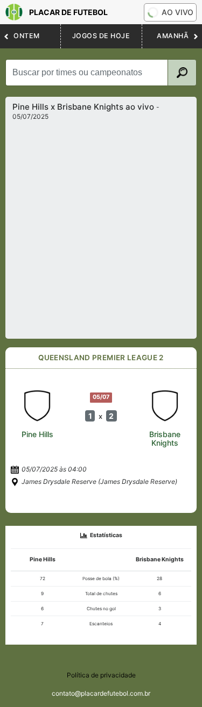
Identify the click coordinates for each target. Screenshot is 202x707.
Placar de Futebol (68, 12)
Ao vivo (177, 12)
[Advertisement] (101, 226)
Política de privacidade (101, 675)
